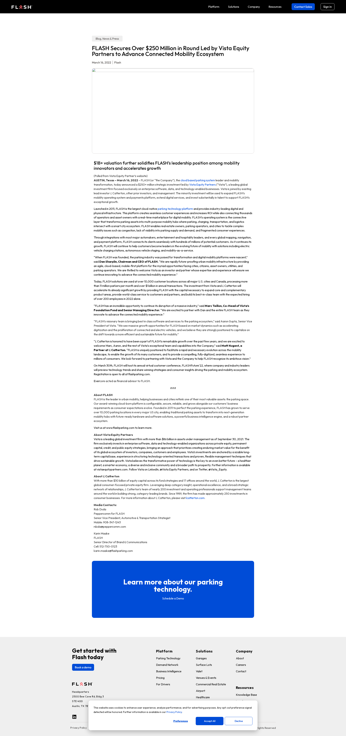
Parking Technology (168, 658)
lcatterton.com (195, 498)
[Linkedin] (74, 717)
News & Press (110, 38)
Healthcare (203, 697)
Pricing (160, 678)
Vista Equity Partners (202, 184)
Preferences (180, 721)
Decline (239, 721)
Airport (200, 691)
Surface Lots (204, 665)
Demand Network (167, 665)
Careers (241, 665)
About (240, 658)
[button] (214, 6)
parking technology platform (175, 209)
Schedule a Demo (173, 598)
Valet (199, 671)
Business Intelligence (168, 671)
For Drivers (163, 684)
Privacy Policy (174, 712)
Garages (201, 658)
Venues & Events (206, 678)
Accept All (209, 721)
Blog (98, 38)
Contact (241, 671)
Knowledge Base (246, 694)
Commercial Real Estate (211, 684)
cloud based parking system (198, 180)
